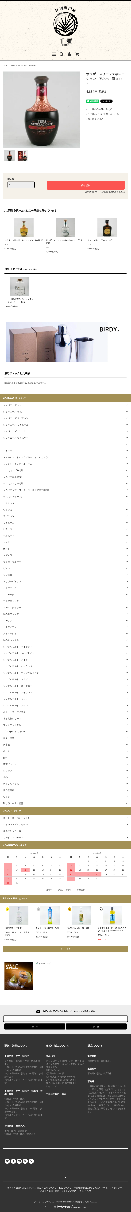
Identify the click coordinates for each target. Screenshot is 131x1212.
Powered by (49, 1207)
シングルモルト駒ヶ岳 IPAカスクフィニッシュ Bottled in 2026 (112, 929)
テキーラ (33, 65)
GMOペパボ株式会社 (74, 1202)
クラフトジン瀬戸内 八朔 (47, 928)
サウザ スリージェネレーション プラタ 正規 (65, 241)
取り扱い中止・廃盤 (19, 65)
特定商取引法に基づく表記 (112, 192)
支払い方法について (25, 1188)
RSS (81, 1191)
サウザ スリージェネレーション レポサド (23, 240)
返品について (91, 192)
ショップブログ (69, 1191)
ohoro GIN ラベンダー (14, 928)
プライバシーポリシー (111, 1188)
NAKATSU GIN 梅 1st (78, 928)
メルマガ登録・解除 (49, 1191)
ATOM (88, 1191)
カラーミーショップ (41, 1202)
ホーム (6, 65)
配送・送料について (46, 1188)
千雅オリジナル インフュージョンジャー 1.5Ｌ (19, 300)
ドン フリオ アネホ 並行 (100, 240)
